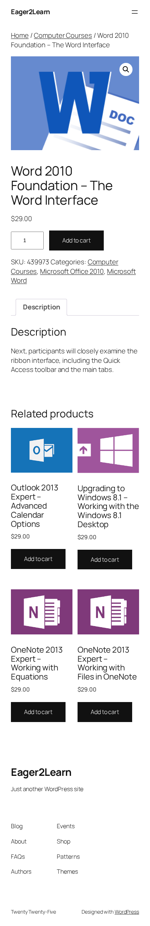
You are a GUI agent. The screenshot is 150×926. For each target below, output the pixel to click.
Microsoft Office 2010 (72, 271)
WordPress (127, 911)
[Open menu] (134, 12)
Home (20, 35)
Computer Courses (63, 35)
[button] (126, 69)
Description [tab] (41, 307)
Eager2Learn (30, 11)
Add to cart (76, 240)
